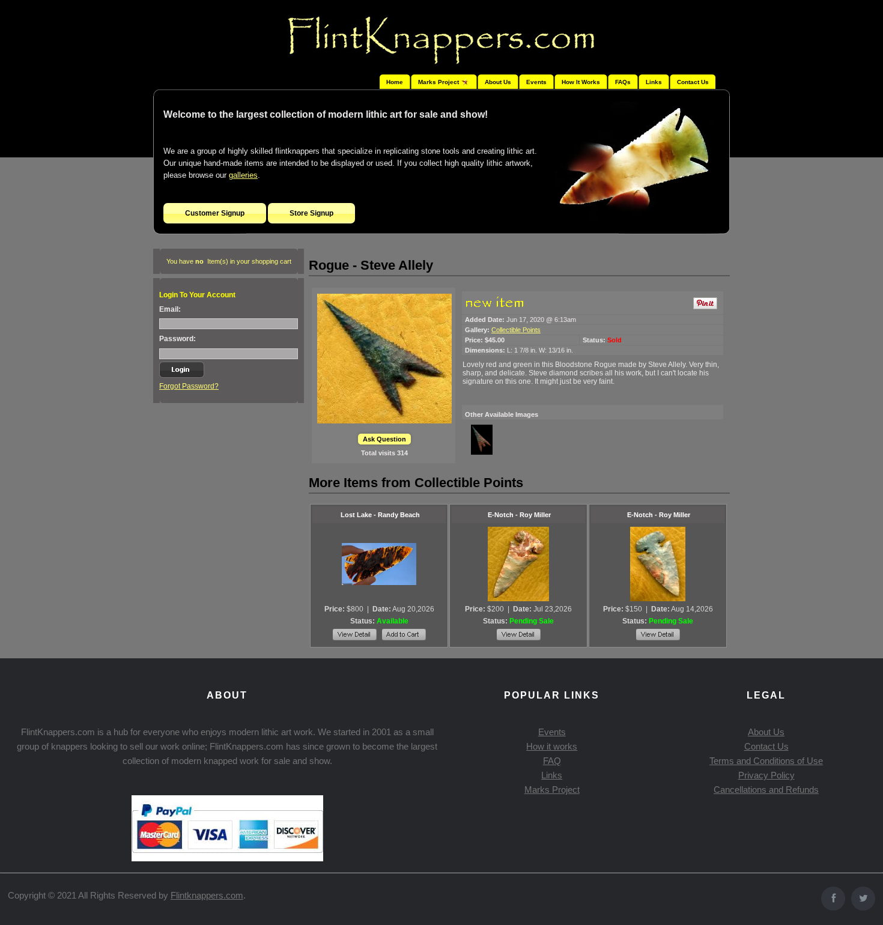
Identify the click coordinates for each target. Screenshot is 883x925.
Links (654, 82)
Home (394, 82)
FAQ (552, 761)
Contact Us (693, 82)
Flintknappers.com (207, 895)
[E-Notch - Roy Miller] (518, 564)
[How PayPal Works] (227, 858)
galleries (243, 175)
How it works (551, 746)
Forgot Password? (189, 386)
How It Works (581, 82)
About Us (498, 82)
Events (536, 82)
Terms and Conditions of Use (766, 761)
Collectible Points (516, 329)
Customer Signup (214, 213)
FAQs (623, 82)
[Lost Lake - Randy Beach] (379, 564)
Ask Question (384, 439)
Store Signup (311, 213)
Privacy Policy (766, 775)
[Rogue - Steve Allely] (384, 358)
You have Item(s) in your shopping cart (228, 261)
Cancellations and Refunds (766, 789)
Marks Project (552, 789)
